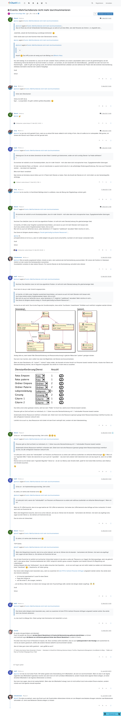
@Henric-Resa (58, 55)
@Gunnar (21, 671)
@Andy (22, 18)
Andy (15, 86)
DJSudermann (18, 257)
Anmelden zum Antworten (105, 14)
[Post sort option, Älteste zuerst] (95, 14)
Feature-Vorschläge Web (17, 13)
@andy (16, 21)
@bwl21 (22, 206)
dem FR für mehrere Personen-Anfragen (71, 571)
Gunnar (16, 630)
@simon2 (18, 26)
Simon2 (16, 18)
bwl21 (15, 148)
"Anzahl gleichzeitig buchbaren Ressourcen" (53, 232)
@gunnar (16, 674)
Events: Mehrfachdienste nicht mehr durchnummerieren (41, 21)
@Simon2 (21, 86)
